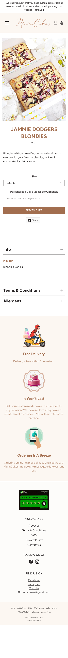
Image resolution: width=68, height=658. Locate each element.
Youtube (34, 588)
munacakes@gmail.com (35, 592)
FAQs (34, 535)
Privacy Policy (34, 540)
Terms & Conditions (21, 290)
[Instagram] (37, 562)
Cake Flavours (52, 608)
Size (34, 176)
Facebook (34, 580)
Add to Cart (34, 210)
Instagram (34, 584)
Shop (30, 608)
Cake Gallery (24, 612)
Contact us (34, 544)
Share (35, 220)
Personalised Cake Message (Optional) (34, 191)
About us (34, 525)
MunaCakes (37, 617)
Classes (35, 612)
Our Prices (39, 608)
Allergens (12, 300)
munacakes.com (34, 620)
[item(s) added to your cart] (62, 22)
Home (12, 608)
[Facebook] (31, 562)
